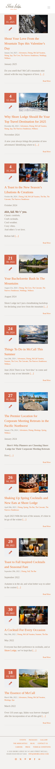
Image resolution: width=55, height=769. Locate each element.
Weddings (42, 55)
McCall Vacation (39, 53)
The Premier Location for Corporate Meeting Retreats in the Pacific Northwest (26, 421)
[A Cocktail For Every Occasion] (33, 615)
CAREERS (18, 747)
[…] (42, 74)
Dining (30, 53)
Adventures (23, 53)
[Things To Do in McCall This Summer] (33, 334)
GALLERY (44, 740)
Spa (11, 55)
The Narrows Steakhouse (30, 55)
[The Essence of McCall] (33, 678)
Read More (47, 81)
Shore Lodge (10, 650)
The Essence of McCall (19, 693)
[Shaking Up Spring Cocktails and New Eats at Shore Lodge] (33, 483)
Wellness (7, 58)
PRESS (27, 747)
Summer (7, 361)
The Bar (43, 197)
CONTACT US (43, 743)
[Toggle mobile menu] (49, 7)
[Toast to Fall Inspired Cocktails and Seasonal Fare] (33, 547)
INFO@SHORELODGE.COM (38, 754)
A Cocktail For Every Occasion (24, 630)
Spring (44, 430)
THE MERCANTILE (20, 743)
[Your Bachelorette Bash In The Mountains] (33, 264)
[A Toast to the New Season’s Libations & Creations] (33, 172)
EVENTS (23, 740)
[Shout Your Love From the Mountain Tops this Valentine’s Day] (33, 24)
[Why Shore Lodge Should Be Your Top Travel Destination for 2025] (33, 102)
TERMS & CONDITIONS (42, 747)
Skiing (6, 55)
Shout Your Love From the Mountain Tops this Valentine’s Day (24, 43)
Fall (25, 197)
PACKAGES (33, 740)
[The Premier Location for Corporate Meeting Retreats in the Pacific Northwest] (33, 401)
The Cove (16, 55)
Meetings (37, 430)
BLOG (32, 743)
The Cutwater (37, 288)
